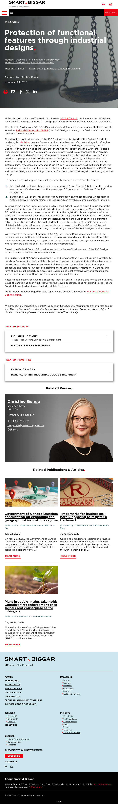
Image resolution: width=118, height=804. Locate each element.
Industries (11, 725)
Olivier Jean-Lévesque (29, 525)
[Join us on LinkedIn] (103, 4)
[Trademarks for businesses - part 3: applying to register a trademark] (86, 492)
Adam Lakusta (25, 616)
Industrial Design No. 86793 (32, 130)
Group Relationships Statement (23, 700)
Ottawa (66, 680)
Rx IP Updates (70, 719)
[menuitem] (59, 338)
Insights (65, 713)
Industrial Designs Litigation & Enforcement (29, 62)
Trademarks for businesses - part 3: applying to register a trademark (83, 517)
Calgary (67, 691)
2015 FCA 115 (68, 118)
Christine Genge (29, 77)
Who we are (12, 681)
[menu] (59, 341)
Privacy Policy (13, 688)
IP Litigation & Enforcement (44, 59)
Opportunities (14, 742)
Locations (110, 12)
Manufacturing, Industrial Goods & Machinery (54, 68)
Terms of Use (12, 696)
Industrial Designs (15, 59)
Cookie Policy (13, 692)
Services (10, 713)
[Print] (5, 92)
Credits (59, 802)
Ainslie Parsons (44, 616)
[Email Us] (110, 4)
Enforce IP (12, 719)
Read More (97, 456)
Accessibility (12, 684)
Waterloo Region (71, 694)
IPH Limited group (102, 784)
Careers (9, 736)
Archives (67, 730)
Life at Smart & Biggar (18, 739)
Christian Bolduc (82, 525)
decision (24, 142)
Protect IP (12, 716)
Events (66, 727)
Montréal (67, 685)
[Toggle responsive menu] (4, 12)
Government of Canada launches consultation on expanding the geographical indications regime (31, 517)
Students (11, 745)
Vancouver (68, 688)
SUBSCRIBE (14, 756)
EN (11, 13)
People (9, 677)
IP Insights (68, 716)
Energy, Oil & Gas (14, 68)
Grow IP (11, 721)
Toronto (67, 683)
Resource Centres (71, 732)
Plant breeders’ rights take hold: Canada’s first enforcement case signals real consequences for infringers (31, 606)
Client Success (70, 721)
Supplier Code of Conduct (20, 704)
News (65, 724)
